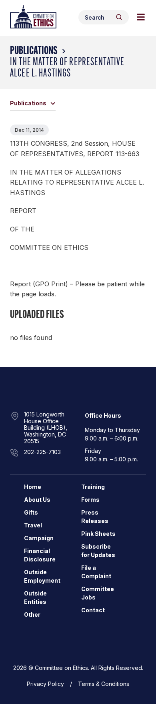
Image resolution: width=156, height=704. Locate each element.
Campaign (39, 538)
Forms (90, 499)
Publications (34, 51)
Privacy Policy (45, 683)
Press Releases (94, 516)
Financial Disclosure (40, 555)
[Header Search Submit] (119, 17)
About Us (37, 499)
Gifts (31, 512)
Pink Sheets (98, 533)
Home (32, 486)
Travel (33, 525)
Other (32, 614)
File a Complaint (96, 571)
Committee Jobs (97, 593)
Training (93, 486)
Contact (93, 610)
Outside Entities (35, 597)
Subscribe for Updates (98, 550)
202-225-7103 (42, 452)
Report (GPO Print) (39, 284)
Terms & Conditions (103, 683)
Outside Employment (42, 576)
